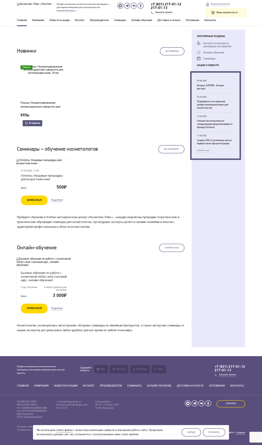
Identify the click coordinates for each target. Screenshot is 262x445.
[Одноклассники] (141, 6)
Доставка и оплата (169, 20)
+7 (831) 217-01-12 (166, 4)
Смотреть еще (203, 150)
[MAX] (120, 6)
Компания (38, 20)
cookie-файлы (64, 430)
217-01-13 (159, 8)
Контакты (210, 20)
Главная (22, 20)
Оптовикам (192, 20)
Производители (99, 20)
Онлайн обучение (141, 20)
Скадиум (240, 432)
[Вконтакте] (134, 6)
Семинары (120, 20)
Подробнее (57, 200)
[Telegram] (127, 6)
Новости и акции (60, 20)
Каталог (79, 20)
